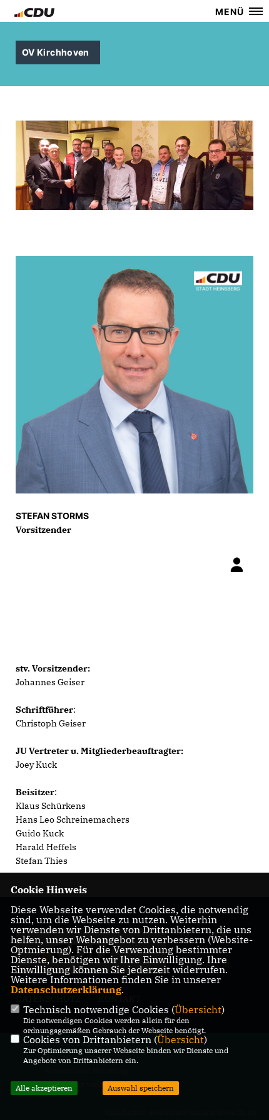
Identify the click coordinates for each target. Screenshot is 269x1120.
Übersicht (198, 1009)
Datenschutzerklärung (66, 989)
